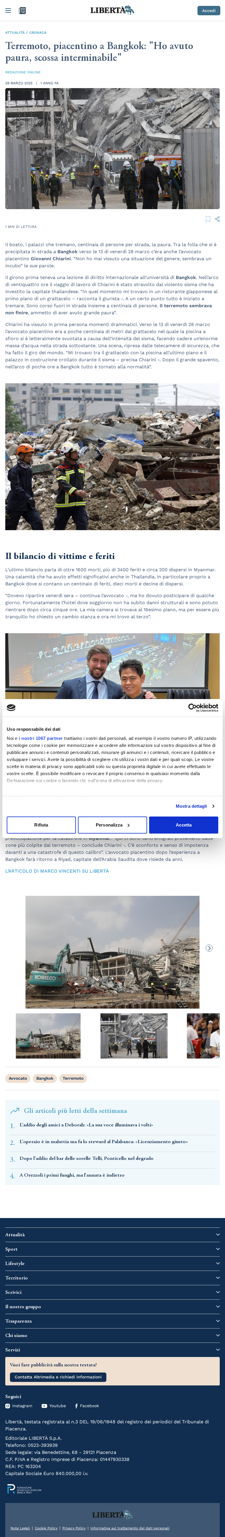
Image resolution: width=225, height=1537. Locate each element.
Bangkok (44, 1078)
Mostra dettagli (191, 806)
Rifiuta (41, 824)
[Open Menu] (8, 10)
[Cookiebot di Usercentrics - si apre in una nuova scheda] (192, 707)
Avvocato (18, 1078)
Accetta (184, 824)
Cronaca (37, 33)
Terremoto (73, 1078)
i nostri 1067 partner (41, 738)
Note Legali (20, 1528)
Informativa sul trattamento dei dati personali (130, 1528)
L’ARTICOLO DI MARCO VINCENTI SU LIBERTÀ (57, 871)
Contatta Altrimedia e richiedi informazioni (58, 1377)
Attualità (15, 33)
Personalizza (109, 824)
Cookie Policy (46, 1528)
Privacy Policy (74, 1528)
